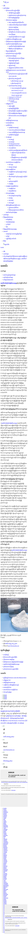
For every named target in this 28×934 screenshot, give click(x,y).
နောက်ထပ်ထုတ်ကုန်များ (11, 212)
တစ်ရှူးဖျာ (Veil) (9, 103)
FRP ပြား (11, 198)
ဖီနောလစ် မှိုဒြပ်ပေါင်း (11, 51)
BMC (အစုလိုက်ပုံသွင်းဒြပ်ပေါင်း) (16, 22)
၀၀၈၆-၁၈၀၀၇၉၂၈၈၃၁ (8, 736)
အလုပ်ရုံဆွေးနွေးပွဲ (10, 221)
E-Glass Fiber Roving (12, 720)
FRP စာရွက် (11, 202)
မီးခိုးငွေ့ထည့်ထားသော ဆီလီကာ (16, 209)
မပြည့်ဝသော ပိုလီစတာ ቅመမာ (16, 67)
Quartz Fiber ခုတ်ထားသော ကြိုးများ (17, 129)
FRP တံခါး (11, 200)
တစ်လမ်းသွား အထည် (14, 98)
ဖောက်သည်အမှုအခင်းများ (9, 274)
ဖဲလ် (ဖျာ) (11, 164)
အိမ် (4, 5)
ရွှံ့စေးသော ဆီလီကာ (13, 207)
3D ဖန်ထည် (8, 137)
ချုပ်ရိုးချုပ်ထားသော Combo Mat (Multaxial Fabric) (14, 677)
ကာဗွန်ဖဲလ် (11, 174)
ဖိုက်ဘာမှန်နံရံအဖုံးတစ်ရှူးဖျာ (15, 113)
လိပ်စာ (4, 641)
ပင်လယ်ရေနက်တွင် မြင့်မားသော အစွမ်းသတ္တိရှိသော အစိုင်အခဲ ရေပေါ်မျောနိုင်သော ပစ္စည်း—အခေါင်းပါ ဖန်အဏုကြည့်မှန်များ (15, 259)
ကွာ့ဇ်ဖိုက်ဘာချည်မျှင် (14, 134)
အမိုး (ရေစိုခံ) (12, 106)
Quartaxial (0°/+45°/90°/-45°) (15, 97)
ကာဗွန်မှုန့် (11, 183)
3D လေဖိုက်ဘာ (12, 147)
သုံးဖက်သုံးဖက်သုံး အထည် (15, 85)
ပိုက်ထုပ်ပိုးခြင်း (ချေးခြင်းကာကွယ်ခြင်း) (18, 110)
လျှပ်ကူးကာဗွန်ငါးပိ (13, 181)
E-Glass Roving (21, 720)
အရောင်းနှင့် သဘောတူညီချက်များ (14, 233)
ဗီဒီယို (4, 240)
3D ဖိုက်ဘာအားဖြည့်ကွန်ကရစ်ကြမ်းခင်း (18, 150)
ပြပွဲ (7, 226)
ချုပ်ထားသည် (12, 65)
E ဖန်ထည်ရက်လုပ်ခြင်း (11, 722)
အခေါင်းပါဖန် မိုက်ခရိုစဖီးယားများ (9, 283)
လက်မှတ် (8, 224)
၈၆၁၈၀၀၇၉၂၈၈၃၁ (7, 760)
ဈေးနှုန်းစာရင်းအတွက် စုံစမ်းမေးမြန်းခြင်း (10, 711)
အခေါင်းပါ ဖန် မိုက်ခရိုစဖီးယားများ (14, 43)
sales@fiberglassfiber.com (13, 645)
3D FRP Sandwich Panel (14, 143)
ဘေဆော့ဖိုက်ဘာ (10, 122)
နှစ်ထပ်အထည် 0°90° (16, 83)
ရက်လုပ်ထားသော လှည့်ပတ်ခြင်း (13, 53)
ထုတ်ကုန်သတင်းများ (8, 277)
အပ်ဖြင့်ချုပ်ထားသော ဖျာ (12, 120)
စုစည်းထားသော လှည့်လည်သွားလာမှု (17, 15)
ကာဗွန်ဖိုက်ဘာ (12, 188)
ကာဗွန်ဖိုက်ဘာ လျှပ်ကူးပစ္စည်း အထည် (18, 171)
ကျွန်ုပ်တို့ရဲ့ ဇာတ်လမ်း (11, 238)
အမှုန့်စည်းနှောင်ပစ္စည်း (14, 62)
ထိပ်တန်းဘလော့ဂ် (5, 718)
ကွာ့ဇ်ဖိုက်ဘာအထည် (13, 127)
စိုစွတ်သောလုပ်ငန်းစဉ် (14, 29)
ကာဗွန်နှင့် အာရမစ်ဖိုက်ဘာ (12, 186)
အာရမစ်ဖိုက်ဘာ (12, 190)
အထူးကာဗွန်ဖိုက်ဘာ (10, 169)
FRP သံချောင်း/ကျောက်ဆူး (15, 195)
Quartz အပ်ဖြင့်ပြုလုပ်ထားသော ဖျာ (17, 132)
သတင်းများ (6, 214)
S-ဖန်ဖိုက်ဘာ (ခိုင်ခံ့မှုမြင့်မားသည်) (14, 39)
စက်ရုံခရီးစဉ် (9, 219)
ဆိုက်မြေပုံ (24, 715)
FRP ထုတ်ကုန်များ (10, 193)
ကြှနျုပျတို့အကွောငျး (8, 217)
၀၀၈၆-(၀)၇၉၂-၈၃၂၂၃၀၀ (11, 643)
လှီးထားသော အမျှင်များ (11, 20)
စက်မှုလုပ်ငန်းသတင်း (8, 279)
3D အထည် (11, 139)
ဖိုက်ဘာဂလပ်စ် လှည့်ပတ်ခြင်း (13, 10)
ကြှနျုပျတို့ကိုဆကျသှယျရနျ (10, 229)
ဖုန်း (4, 643)
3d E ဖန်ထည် (21, 722)
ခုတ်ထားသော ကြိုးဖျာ (11, 55)
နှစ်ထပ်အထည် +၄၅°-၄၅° (17, 80)
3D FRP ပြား (11, 141)
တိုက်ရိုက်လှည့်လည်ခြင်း (14, 12)
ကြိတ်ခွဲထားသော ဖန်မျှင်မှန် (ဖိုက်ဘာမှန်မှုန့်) (16, 41)
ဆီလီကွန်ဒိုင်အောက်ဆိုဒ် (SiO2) (13, 205)
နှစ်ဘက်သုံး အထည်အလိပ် (15, 78)
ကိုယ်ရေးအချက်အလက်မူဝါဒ (17, 718)
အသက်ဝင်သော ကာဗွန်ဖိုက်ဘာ (13, 162)
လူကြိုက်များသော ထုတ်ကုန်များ (13, 715)
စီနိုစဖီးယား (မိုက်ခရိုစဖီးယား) (16, 48)
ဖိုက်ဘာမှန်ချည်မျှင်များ (14, 17)
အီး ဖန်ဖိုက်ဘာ (4, 720)
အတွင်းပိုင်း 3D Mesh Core (15, 145)
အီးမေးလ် (5, 645)
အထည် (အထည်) (13, 166)
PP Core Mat (11, 100)
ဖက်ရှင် (7, 236)
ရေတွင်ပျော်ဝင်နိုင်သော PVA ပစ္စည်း (17, 36)
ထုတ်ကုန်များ (6, 8)
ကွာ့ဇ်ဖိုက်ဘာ (9, 125)
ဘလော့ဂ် (5, 231)
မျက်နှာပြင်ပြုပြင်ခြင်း (14, 108)
